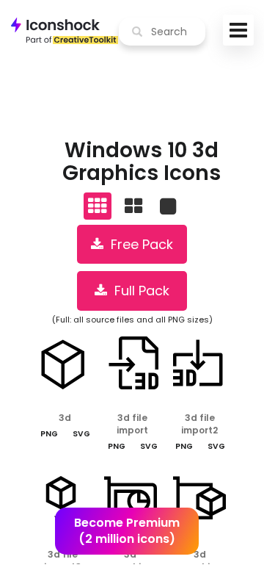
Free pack (138, 244)
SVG (81, 433)
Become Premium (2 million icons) (127, 531)
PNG (49, 433)
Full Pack (138, 290)
